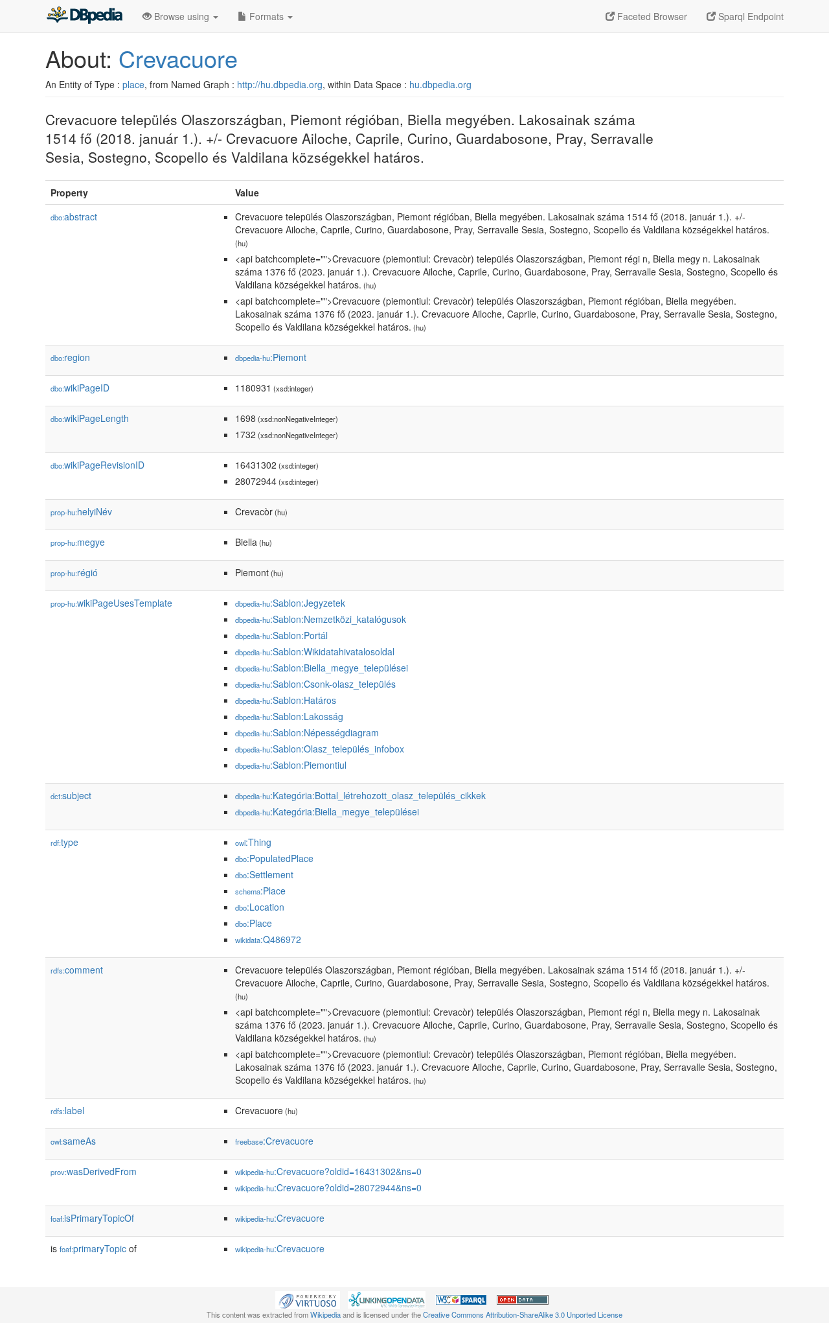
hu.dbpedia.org (440, 84)
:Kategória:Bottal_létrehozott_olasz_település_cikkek (360, 795)
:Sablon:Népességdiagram (307, 732)
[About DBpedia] (84, 16)
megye (78, 541)
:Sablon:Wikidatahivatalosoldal (314, 651)
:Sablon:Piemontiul (290, 764)
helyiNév (81, 511)
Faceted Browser (651, 16)
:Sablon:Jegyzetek (290, 602)
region (70, 357)
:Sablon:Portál (281, 635)
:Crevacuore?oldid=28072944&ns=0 (328, 1187)
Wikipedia (325, 1314)
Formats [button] (266, 16)
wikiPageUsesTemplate (111, 602)
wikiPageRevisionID (97, 464)
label (67, 1110)
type (64, 841)
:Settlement (264, 874)
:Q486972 (268, 939)
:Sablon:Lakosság (289, 716)
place (133, 84)
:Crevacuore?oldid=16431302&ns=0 (328, 1171)
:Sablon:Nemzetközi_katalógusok (320, 618)
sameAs (73, 1140)
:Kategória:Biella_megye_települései (327, 811)
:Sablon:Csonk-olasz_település (315, 683)
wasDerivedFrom (94, 1171)
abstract (74, 216)
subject (71, 795)
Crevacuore (178, 58)
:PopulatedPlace (274, 858)
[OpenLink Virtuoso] (307, 1298)
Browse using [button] (182, 16)
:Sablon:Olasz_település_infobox (319, 748)
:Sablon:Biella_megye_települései (321, 667)
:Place (260, 890)
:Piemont (270, 357)
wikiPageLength (90, 418)
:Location (259, 906)
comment (77, 969)
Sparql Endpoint (750, 16)
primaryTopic (93, 1248)
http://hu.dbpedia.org (280, 84)
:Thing (253, 841)
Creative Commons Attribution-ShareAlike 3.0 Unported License (522, 1314)
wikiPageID (80, 387)
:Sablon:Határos (285, 700)
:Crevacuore (274, 1140)
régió (74, 572)
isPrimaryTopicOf (92, 1217)
